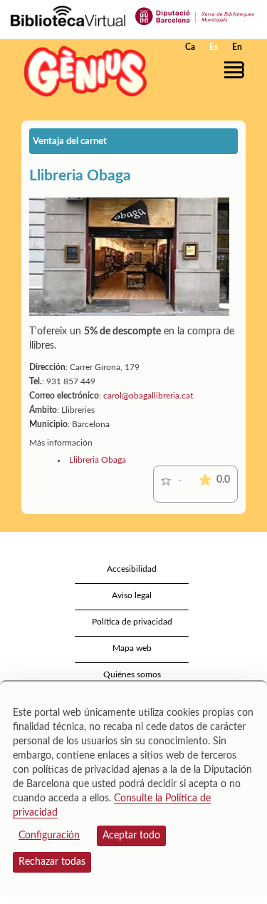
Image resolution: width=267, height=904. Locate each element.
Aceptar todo (131, 836)
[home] (82, 71)
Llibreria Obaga (97, 460)
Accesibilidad (132, 569)
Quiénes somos (132, 674)
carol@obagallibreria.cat (148, 395)
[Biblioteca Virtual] (68, 15)
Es (213, 47)
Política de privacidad (132, 621)
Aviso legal (132, 595)
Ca (190, 47)
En (237, 47)
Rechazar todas (52, 862)
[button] (236, 70)
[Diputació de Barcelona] (195, 15)
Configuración (49, 836)
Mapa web (132, 648)
